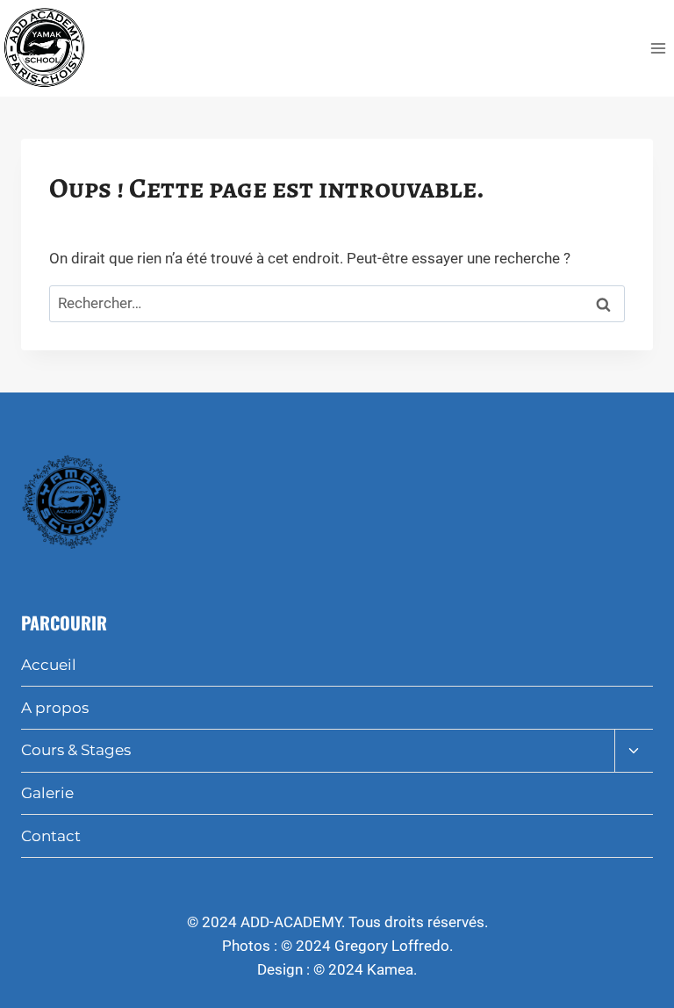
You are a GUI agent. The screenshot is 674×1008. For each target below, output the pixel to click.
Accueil (48, 664)
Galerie (47, 793)
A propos (55, 707)
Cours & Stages (76, 750)
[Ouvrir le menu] (658, 47)
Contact (51, 836)
